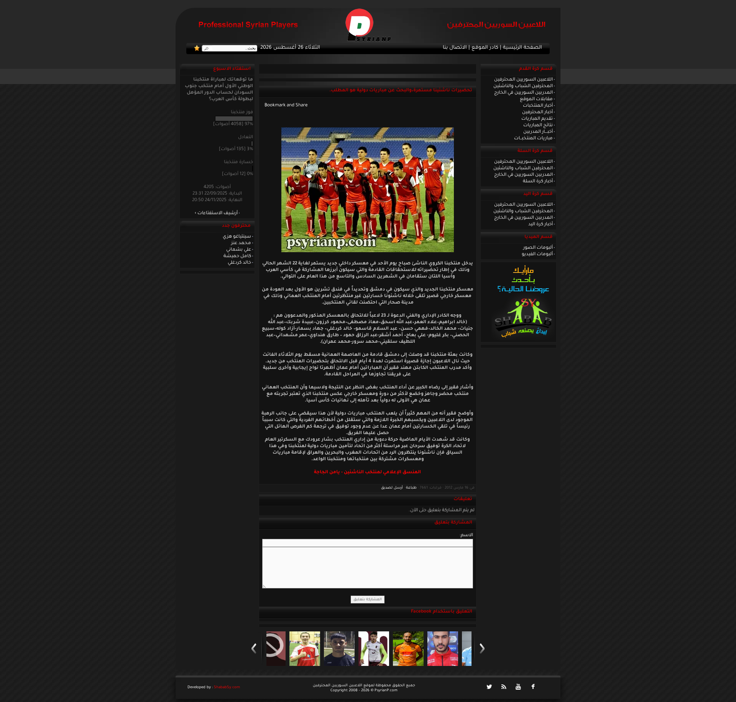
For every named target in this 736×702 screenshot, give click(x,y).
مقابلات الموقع (536, 99)
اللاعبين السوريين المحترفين (523, 80)
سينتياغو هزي (237, 237)
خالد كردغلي (239, 263)
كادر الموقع (485, 48)
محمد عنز (241, 243)
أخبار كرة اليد (540, 224)
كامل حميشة (237, 256)
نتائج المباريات (538, 125)
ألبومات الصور (538, 248)
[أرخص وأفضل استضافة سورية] (523, 339)
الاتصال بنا (455, 48)
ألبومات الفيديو (537, 254)
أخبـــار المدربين (538, 132)
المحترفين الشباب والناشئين (523, 86)
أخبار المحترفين (537, 112)
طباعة (411, 488)
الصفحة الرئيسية (522, 48)
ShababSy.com (227, 687)
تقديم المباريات (537, 119)
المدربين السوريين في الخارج (523, 93)
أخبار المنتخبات (538, 106)
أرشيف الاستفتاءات (217, 213)
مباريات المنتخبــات (533, 138)
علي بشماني (238, 250)
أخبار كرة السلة (538, 181)
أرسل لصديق (392, 488)
